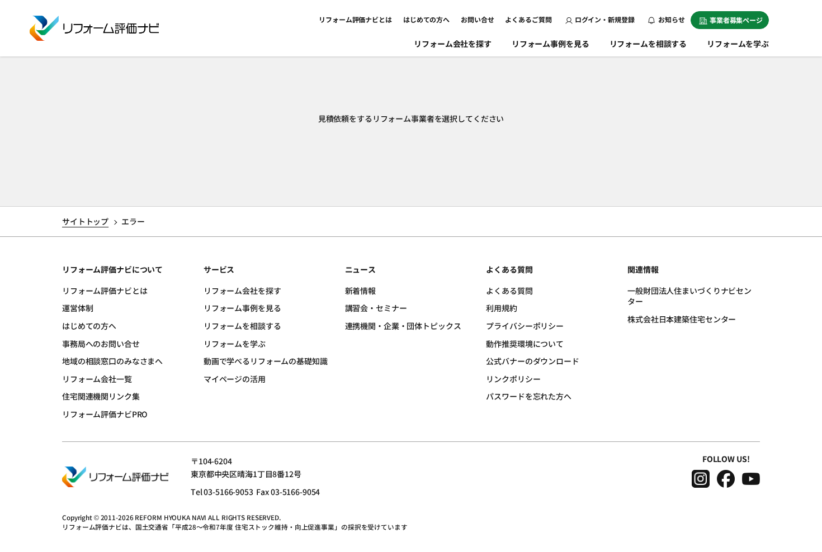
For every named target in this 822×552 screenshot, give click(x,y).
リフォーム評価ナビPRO (105, 414)
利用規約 (501, 307)
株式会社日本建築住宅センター (681, 319)
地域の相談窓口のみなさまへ (112, 361)
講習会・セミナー (376, 307)
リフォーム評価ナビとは (355, 19)
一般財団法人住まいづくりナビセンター (689, 296)
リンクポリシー (513, 378)
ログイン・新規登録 (605, 19)
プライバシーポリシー (525, 325)
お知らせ (671, 19)
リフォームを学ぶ (738, 43)
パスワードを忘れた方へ (528, 396)
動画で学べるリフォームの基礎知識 (266, 361)
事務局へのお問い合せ (101, 343)
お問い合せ (477, 19)
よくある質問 (509, 290)
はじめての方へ (426, 19)
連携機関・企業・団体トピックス (403, 325)
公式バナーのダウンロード (532, 361)
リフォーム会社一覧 (97, 378)
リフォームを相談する (648, 43)
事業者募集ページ (736, 20)
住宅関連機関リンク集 (101, 396)
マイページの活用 (235, 378)
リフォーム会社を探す (453, 43)
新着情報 (360, 290)
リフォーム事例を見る (550, 43)
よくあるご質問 (528, 19)
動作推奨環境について (525, 343)
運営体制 (77, 307)
